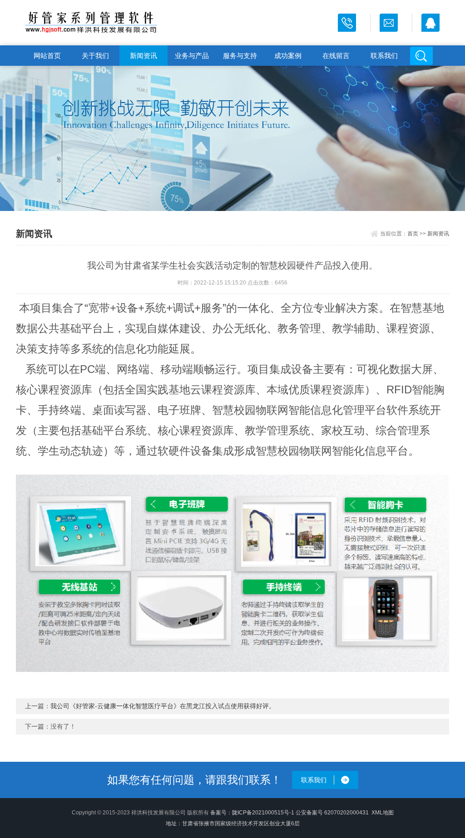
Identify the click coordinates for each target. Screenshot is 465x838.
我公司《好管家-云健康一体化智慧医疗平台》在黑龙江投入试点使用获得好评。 (162, 706)
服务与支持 (240, 55)
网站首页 (47, 55)
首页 (412, 233)
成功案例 (288, 55)
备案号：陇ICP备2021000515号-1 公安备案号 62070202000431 (289, 812)
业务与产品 (192, 55)
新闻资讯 (143, 55)
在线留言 (336, 55)
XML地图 (382, 812)
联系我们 (384, 55)
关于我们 (95, 55)
